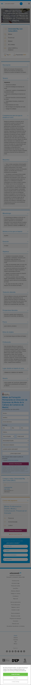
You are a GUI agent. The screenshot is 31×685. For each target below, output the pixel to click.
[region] (15, 675)
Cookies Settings (15, 681)
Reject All (15, 678)
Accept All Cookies (15, 674)
